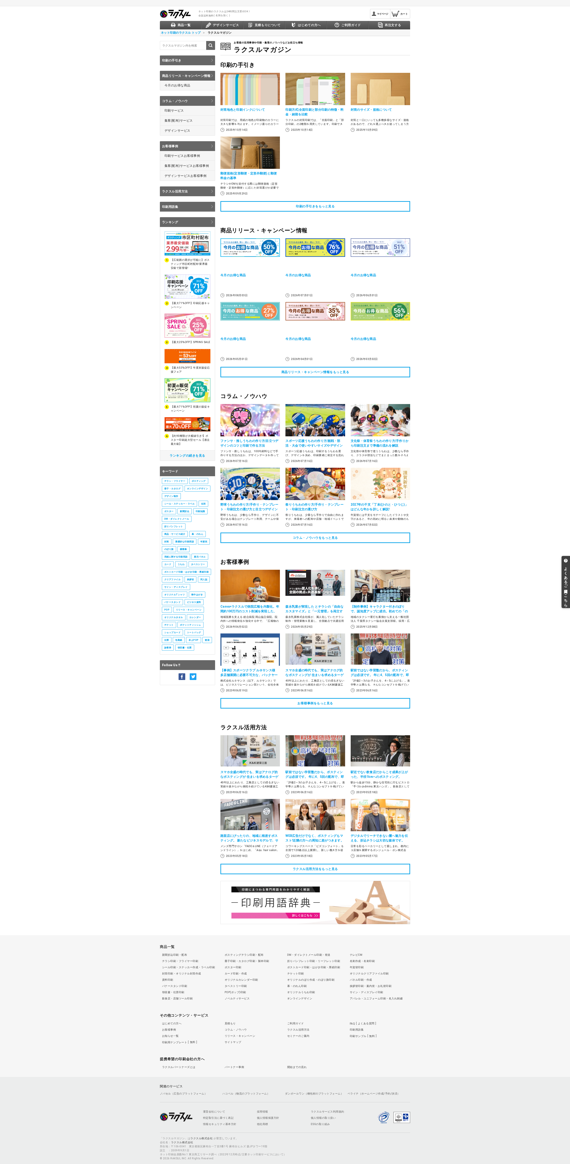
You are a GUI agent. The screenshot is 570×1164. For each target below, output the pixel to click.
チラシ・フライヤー (174, 481)
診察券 (167, 647)
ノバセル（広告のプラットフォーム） (183, 1093)
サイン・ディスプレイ (176, 587)
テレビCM (356, 954)
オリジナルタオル (173, 617)
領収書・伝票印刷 (173, 992)
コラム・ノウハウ (175, 101)
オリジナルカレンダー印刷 (241, 979)
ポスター (169, 511)
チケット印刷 (295, 973)
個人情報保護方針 (268, 1118)
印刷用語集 (170, 206)
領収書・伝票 (185, 647)
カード (167, 564)
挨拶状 (190, 579)
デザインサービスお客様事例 (185, 176)
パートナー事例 (234, 1067)
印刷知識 (200, 511)
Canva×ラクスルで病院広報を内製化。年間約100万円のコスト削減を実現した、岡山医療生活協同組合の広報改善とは (249, 611)
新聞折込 (184, 511)
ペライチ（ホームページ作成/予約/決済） (374, 1093)
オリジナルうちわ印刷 (301, 992)
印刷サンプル (362, 1036)
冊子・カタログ (172, 488)
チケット (169, 625)
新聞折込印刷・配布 (174, 954)
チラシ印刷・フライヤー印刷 (180, 961)
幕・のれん (197, 534)
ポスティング (199, 481)
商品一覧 (167, 947)
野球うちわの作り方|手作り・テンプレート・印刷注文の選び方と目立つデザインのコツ (249, 509)
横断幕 (183, 549)
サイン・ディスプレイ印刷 (366, 992)
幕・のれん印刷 (297, 986)
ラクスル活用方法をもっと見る (315, 869)
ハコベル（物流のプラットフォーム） (246, 1093)
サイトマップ (233, 1042)
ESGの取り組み (320, 1124)
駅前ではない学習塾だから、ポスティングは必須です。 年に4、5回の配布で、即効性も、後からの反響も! (380, 674)
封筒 (166, 541)
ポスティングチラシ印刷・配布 (244, 954)
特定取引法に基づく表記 (218, 1118)
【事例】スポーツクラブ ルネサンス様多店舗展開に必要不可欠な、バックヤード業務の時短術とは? (249, 674)
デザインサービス (177, 130)
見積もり (230, 1023)
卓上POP (193, 640)
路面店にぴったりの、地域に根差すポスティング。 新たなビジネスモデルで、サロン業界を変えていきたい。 (249, 840)
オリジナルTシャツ (174, 594)
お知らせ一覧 (170, 1035)
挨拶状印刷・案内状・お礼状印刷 (370, 986)
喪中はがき (197, 594)
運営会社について (214, 1111)
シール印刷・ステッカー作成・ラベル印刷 (188, 967)
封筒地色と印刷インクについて (242, 109)
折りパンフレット (173, 526)
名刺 (203, 503)
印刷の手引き (171, 60)
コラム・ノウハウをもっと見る (315, 537)
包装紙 (178, 640)
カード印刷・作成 (236, 973)
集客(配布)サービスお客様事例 (187, 165)
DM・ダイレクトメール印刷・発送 (308, 954)
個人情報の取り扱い (323, 1118)
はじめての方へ (171, 1023)
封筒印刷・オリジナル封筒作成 (181, 973)
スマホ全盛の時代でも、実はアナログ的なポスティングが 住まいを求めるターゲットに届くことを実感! (314, 674)
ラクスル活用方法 (175, 191)
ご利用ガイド (295, 1023)
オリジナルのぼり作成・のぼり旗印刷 (310, 979)
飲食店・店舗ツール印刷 (177, 998)
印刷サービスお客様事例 (182, 155)
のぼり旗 (169, 549)
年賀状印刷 (357, 967)
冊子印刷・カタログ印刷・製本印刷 (247, 961)
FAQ (362, 1023)
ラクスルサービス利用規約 (327, 1111)
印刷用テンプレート (178, 1042)
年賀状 (203, 541)
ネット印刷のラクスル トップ (181, 32)
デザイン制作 (171, 496)
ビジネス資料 (194, 602)
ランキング (170, 222)
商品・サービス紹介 (174, 534)
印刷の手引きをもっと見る (315, 206)
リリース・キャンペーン (189, 610)
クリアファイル (172, 579)
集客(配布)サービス (179, 120)
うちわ (181, 564)
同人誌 (203, 579)
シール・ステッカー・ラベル (179, 503)
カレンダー (195, 617)
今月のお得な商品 (177, 85)
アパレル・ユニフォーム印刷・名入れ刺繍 (376, 998)
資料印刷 (167, 979)
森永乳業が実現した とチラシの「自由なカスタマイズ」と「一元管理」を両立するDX (314, 611)
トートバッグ (194, 632)
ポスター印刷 (233, 967)
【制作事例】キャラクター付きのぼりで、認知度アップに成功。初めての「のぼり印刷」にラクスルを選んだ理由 (379, 611)
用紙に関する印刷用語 (176, 556)
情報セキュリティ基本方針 (219, 1124)
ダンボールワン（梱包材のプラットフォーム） (314, 1093)
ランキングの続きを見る (187, 455)
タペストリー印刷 (236, 986)
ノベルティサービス (237, 998)
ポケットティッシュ (190, 625)
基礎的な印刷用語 (184, 541)
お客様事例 (170, 146)
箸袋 (207, 640)
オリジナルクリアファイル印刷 (369, 973)
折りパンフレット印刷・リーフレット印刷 (313, 961)
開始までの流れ (297, 1067)
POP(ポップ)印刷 (235, 992)
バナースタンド (172, 602)
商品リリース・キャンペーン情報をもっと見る (315, 372)
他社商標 (262, 1124)
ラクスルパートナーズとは (178, 1067)
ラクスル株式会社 (201, 1138)
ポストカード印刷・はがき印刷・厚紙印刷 (186, 572)
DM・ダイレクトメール (176, 519)
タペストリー (198, 564)
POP (166, 610)
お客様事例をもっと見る (315, 703)
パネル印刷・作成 (361, 979)
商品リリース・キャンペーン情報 (186, 76)
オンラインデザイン (197, 488)
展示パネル (200, 556)
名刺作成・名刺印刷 (362, 961)
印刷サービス (174, 110)
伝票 (166, 640)
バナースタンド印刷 (174, 986)
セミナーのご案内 (298, 1035)
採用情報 (262, 1111)
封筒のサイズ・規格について (371, 109)
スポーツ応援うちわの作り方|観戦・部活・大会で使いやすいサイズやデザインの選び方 (314, 445)
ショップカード (172, 632)
